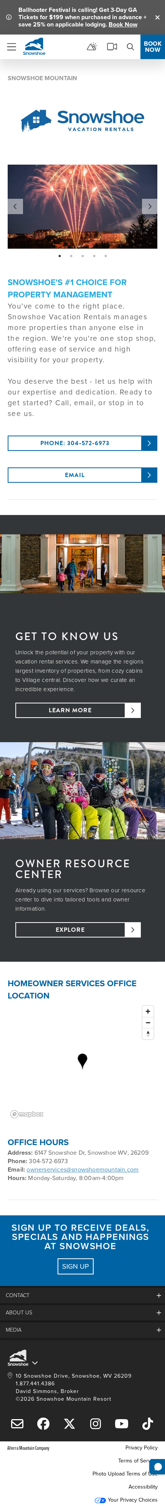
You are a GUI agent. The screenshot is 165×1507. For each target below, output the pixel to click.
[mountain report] (92, 46)
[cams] (112, 46)
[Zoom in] (147, 1011)
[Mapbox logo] (27, 1114)
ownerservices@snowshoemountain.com (82, 1169)
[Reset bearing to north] (147, 1033)
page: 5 (106, 256)
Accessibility (143, 1487)
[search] (130, 46)
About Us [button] (19, 1313)
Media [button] (13, 1330)
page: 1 (60, 256)
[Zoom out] (147, 1022)
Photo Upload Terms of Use (125, 1474)
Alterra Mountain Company (28, 1447)
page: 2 (72, 256)
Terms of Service (138, 1461)
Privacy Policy (141, 1448)
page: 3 (83, 256)
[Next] (149, 206)
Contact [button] (18, 1295)
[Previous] (15, 206)
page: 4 (95, 256)
